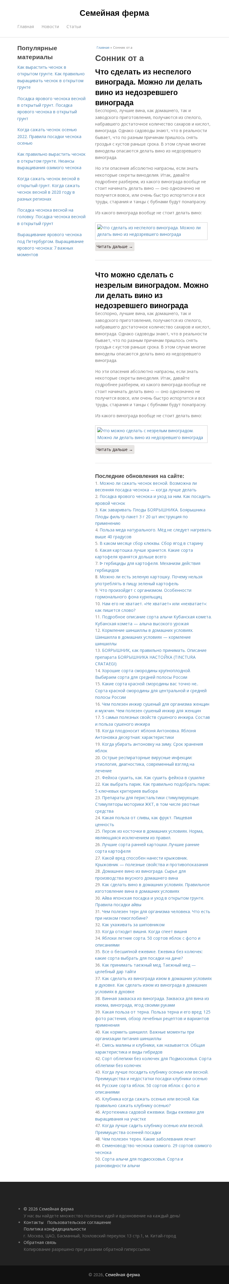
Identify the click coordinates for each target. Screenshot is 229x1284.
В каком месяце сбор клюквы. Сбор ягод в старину (151, 543)
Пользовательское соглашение (79, 1222)
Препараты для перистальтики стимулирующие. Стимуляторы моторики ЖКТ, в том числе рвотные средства (147, 804)
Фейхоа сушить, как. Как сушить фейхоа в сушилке (153, 777)
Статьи (73, 26)
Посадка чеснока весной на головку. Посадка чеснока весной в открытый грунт (51, 216)
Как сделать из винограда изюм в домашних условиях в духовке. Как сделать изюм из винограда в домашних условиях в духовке (153, 985)
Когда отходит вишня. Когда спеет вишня (144, 931)
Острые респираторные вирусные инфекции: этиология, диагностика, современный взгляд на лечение (144, 764)
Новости (50, 26)
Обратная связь (40, 1242)
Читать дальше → (115, 246)
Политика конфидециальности (55, 1229)
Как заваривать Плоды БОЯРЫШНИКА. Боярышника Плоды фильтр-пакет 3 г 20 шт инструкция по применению (150, 516)
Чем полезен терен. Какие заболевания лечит (149, 1139)
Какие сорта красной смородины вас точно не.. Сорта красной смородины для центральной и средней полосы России (151, 690)
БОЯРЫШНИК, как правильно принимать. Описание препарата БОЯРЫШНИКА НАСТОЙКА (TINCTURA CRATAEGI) (151, 657)
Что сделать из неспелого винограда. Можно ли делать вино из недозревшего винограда (148, 87)
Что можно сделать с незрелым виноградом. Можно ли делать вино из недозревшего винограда (151, 290)
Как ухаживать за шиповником (133, 924)
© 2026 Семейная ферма (49, 1209)
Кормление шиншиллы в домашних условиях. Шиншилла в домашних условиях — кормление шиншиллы (144, 636)
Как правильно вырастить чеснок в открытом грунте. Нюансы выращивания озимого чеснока (51, 160)
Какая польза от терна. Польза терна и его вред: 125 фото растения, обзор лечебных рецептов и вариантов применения (153, 1018)
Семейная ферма (114, 12)
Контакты (34, 1222)
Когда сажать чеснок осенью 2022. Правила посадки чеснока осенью (49, 136)
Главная (25, 26)
